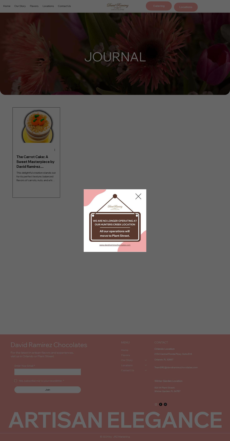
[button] (138, 196)
